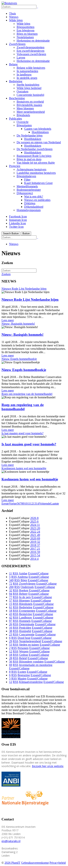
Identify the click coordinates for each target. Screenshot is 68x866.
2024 (35, 524)
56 (10, 661)
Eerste (5, 503)
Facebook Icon (18, 216)
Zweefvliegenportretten (30, 47)
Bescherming (17, 98)
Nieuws (13, 16)
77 (10, 597)
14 (37, 503)
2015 (35, 555)
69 (10, 665)
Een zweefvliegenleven (30, 50)
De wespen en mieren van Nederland (39, 142)
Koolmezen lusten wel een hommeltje (24, 468)
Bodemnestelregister (29, 189)
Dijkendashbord (33, 206)
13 (34, 503)
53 (10, 644)
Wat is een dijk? (33, 196)
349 (11, 580)
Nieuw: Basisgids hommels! (18, 323)
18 (10, 610)
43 (10, 614)
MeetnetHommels (27, 186)
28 (10, 658)
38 (10, 631)
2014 (34, 558)
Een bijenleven (25, 30)
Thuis (12, 13)
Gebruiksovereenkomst (35, 862)
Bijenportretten (25, 27)
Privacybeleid (57, 862)
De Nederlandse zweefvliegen (35, 149)
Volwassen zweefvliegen (31, 54)
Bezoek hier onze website (47, 766)
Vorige (13, 503)
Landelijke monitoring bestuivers (36, 172)
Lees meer (8, 320)
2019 (35, 541)
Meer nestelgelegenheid (31, 111)
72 (10, 583)
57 (10, 600)
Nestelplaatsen (25, 37)
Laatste (54, 503)
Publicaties (15, 118)
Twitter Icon (16, 226)
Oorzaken (22, 91)
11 (28, 503)
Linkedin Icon (17, 223)
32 (10, 590)
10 (25, 503)
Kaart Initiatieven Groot (38, 183)
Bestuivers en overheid (30, 101)
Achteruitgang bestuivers (31, 169)
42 (10, 617)
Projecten (14, 166)
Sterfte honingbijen (28, 84)
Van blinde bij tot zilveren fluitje (36, 162)
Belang (13, 64)
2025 (34, 521)
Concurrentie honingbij (30, 94)
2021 (35, 535)
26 (10, 624)
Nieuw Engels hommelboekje (19, 358)
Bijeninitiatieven (26, 176)
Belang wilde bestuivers (31, 67)
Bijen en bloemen (27, 33)
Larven (21, 57)
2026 (34, 518)
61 (10, 607)
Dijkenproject (25, 193)
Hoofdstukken (40, 132)
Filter (27, 179)
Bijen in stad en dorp (29, 159)
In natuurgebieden (27, 71)
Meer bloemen (25, 108)
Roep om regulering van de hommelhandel (27, 394)
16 (10, 627)
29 (10, 641)
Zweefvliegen (17, 44)
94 (10, 593)
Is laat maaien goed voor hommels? (22, 433)
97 (10, 620)
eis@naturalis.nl (11, 841)
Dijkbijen (29, 203)
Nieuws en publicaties (37, 200)
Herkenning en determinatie (33, 40)
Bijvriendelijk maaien (29, 105)
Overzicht (22, 122)
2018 (35, 545)
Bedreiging (15, 81)
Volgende (44, 503)
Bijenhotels (23, 115)
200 (11, 587)
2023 (35, 528)
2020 (35, 538)
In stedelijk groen (27, 77)
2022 (35, 531)
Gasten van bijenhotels (37, 128)
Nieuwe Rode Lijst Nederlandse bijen (24, 288)
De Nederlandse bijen (29, 135)
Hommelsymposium (29, 210)
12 (31, 503)
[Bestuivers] (9, 3)
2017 (35, 548)
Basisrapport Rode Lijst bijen (34, 155)
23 (10, 634)
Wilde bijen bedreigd (29, 88)
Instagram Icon (18, 219)
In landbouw (24, 74)
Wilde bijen (16, 20)
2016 (35, 552)
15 (10, 604)
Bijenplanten (24, 125)
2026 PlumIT (12, 862)
